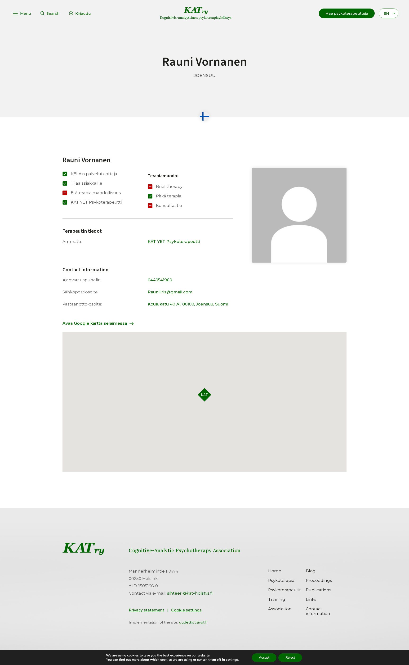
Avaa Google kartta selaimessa (94, 323)
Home (274, 571)
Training (276, 599)
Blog (311, 571)
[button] (347, 13)
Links (311, 599)
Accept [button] (264, 657)
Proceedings (319, 580)
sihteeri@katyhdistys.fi (190, 593)
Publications (318, 590)
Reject (290, 657)
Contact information (318, 611)
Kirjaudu (83, 13)
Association (280, 608)
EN (386, 13)
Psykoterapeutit (284, 590)
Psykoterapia (281, 580)
